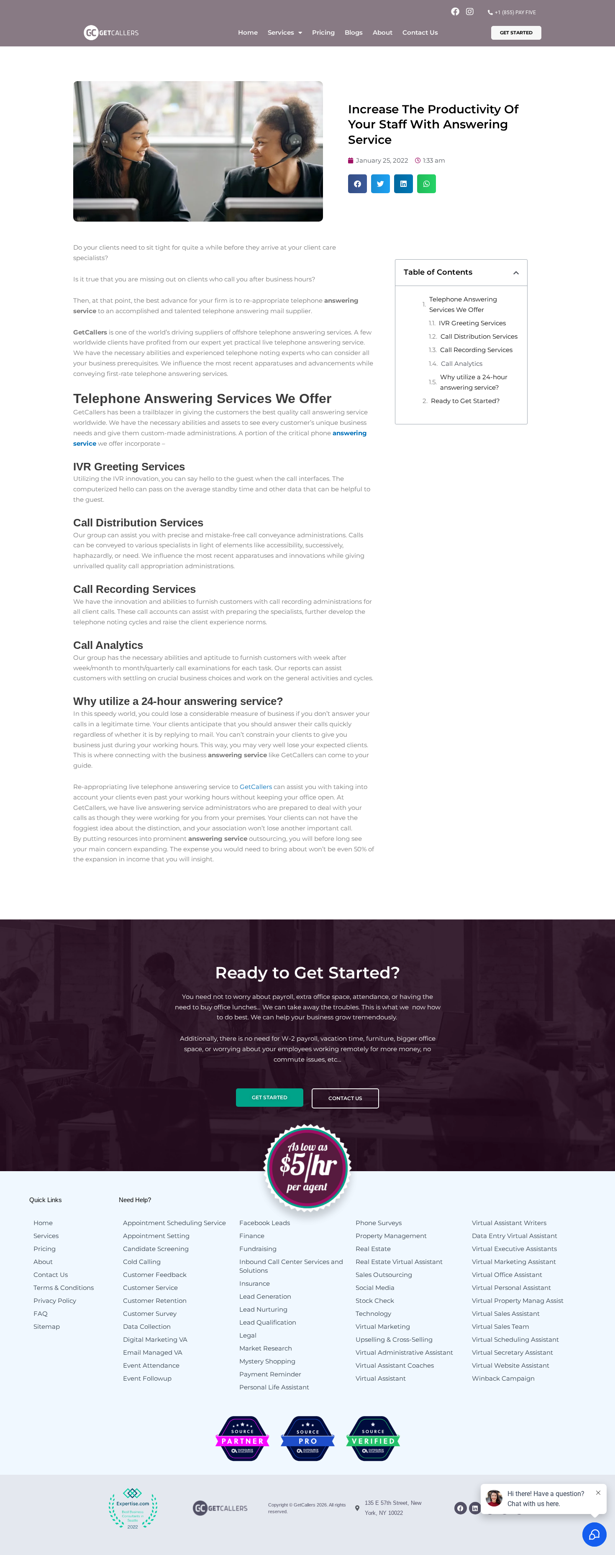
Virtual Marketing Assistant (514, 1262)
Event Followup (147, 1378)
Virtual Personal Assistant (511, 1288)
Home (248, 32)
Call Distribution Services (479, 336)
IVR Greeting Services (472, 323)
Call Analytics (461, 364)
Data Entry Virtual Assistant (514, 1236)
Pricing (323, 32)
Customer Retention (155, 1301)
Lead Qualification (267, 1322)
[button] (357, 183)
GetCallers (256, 787)
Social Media (375, 1288)
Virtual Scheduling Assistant (515, 1339)
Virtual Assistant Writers (509, 1223)
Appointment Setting (156, 1236)
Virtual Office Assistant (507, 1275)
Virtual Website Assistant (510, 1365)
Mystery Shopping (267, 1361)
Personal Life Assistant (274, 1387)
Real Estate (373, 1249)
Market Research (265, 1348)
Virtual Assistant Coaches (395, 1365)
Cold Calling (142, 1262)
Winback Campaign (503, 1378)
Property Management (391, 1236)
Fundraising (258, 1249)
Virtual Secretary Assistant (512, 1352)
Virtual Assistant (381, 1378)
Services (281, 32)
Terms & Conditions (63, 1288)
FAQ (40, 1314)
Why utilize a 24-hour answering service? (473, 382)
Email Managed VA (152, 1352)
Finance (251, 1236)
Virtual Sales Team (500, 1326)
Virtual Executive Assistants (514, 1249)
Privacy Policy (54, 1301)
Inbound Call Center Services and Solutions (291, 1266)
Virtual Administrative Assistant (404, 1352)
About (382, 32)
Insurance (254, 1283)
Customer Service (150, 1288)
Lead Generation (265, 1296)
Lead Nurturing (263, 1309)
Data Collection (147, 1326)
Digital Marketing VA (155, 1339)
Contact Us (420, 32)
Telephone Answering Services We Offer (463, 304)
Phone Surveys (379, 1223)
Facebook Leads (264, 1223)
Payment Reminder (270, 1374)
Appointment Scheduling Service (174, 1223)
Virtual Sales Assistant (506, 1314)
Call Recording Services (476, 350)
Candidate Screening (156, 1249)
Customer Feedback (155, 1275)
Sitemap (46, 1326)
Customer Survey (150, 1314)
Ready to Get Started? (465, 401)
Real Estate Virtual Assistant (399, 1262)
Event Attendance (151, 1365)
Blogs (354, 32)
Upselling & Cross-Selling (394, 1339)
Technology (373, 1314)
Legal (247, 1335)
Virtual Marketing (383, 1326)
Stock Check (375, 1301)
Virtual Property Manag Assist (518, 1301)
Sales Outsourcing (384, 1275)
